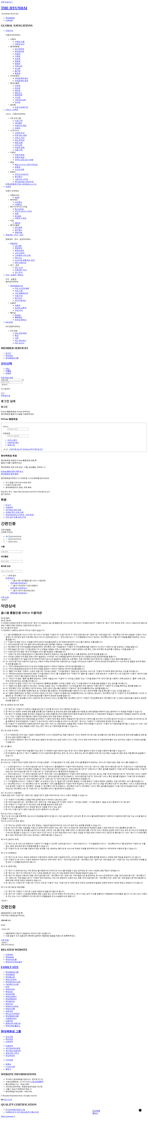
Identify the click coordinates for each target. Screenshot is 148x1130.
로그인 (8, 353)
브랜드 (8, 187)
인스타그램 (19, 169)
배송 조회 (19, 143)
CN (8, 1100)
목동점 (17, 61)
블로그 (8, 1069)
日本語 (8, 373)
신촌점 (17, 56)
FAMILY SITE (9, 967)
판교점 (17, 68)
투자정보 (9, 356)
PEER (17, 197)
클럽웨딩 (18, 317)
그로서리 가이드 (21, 179)
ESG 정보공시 (20, 340)
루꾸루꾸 (18, 177)
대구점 (17, 102)
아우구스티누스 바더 (23, 211)
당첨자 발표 (20, 157)
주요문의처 (10, 1056)
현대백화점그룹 (12, 358)
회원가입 (11, 445)
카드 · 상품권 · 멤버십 (14, 275)
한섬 (7, 987)
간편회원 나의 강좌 (23, 255)
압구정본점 (19, 49)
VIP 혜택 (18, 123)
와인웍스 (18, 230)
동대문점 (18, 95)
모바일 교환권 (20, 308)
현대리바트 (10, 989)
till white (18, 216)
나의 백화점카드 (21, 293)
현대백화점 (10, 18)
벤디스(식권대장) (13, 1014)
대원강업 (9, 1011)
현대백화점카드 (16, 286)
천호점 (17, 54)
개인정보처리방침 (13, 1048)
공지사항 (18, 145)
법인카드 (18, 298)
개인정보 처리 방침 (13, 510)
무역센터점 (19, 51)
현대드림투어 (11, 997)
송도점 (17, 88)
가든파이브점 (20, 100)
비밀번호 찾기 (13, 443)
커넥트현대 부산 (21, 78)
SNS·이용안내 (20, 263)
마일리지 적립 (20, 126)
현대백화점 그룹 (11, 1031)
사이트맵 (9, 1060)
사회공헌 (9, 1042)
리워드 (17, 128)
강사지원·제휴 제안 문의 (25, 260)
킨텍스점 (18, 66)
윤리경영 (9, 1039)
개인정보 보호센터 (13, 1051)
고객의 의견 (20, 133)
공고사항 (9, 1037)
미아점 (17, 59)
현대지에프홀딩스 (13, 1026)
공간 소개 (19, 268)
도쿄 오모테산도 (21, 107)
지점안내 (9, 31)
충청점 (17, 73)
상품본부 (9, 1021)
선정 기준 (19, 121)
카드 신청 (19, 291)
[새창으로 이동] (15, 1110)
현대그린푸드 (11, 979)
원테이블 (18, 232)
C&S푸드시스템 (12, 984)
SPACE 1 (18, 93)
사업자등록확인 (37, 1082)
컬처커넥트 (19, 250)
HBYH (17, 223)
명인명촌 (18, 228)
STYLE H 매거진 (22, 174)
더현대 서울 (20, 42)
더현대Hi (9, 20)
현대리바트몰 (11, 959)
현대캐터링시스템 (13, 982)
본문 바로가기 (6, 2)
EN (5, 1100)
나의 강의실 (20, 253)
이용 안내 (19, 296)
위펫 (16, 214)
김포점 (17, 86)
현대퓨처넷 (10, 1001)
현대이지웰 (10, 1009)
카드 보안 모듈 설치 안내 (16, 517)
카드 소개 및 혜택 (22, 288)
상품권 (17, 305)
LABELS (18, 204)
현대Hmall (10, 957)
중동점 (17, 64)
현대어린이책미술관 (14, 962)
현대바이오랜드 (12, 1006)
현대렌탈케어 (11, 999)
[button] (96, 1111)
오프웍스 (18, 202)
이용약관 (9, 507)
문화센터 (14, 243)
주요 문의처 (20, 140)
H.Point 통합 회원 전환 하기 (12, 471)
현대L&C (9, 992)
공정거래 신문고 (12, 1053)
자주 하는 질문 (21, 135)
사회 (16, 338)
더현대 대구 (20, 44)
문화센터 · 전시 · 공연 (14, 235)
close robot (137, 1113)
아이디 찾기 (12, 440)
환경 (16, 336)
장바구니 (18, 258)
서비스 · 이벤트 (12, 110)
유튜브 (17, 167)
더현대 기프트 (20, 218)
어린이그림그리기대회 (24, 160)
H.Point (17, 315)
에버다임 (9, 1004)
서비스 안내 (20, 138)
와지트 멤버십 (20, 320)
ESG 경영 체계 (21, 333)
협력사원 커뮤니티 (13, 1023)
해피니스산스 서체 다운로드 (26, 165)
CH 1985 (18, 246)
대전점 (17, 90)
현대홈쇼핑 (10, 977)
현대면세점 (10, 994)
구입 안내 (19, 310)
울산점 (17, 71)
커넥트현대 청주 (21, 81)
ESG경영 (9, 322)
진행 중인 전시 (21, 270)
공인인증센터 (20, 301)
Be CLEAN (19, 209)
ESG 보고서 (19, 343)
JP (11, 1100)
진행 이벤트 (20, 155)
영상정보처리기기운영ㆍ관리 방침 (20, 515)
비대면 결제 (20, 147)
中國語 (8, 371)
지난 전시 (19, 272)
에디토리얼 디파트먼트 (24, 182)
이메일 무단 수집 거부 (15, 512)
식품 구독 (19, 150)
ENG (7, 369)
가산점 (17, 97)
